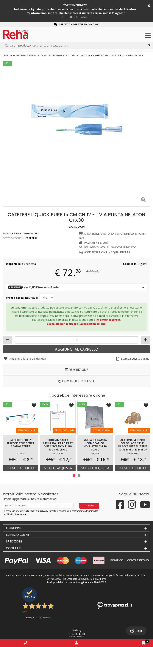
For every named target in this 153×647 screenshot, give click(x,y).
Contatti (13, 548)
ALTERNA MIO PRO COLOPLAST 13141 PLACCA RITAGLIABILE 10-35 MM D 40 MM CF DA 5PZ (132, 445)
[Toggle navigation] (148, 36)
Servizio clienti (18, 535)
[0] (143, 643)
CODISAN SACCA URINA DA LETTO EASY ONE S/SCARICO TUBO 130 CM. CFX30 (58, 444)
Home (6, 55)
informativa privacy (36, 511)
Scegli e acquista (21, 468)
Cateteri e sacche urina (50, 55)
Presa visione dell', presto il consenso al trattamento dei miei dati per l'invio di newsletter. (50, 512)
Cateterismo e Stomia (23, 55)
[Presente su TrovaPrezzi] (114, 605)
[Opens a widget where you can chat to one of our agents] (136, 631)
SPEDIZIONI (14, 541)
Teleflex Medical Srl (25, 233)
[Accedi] (76, 642)
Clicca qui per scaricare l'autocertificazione (76, 324)
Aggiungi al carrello (76, 349)
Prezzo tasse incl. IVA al (22, 298)
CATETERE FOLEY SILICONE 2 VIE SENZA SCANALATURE (21, 443)
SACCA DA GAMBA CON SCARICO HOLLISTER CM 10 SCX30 (95, 444)
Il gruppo (13, 528)
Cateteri (69, 55)
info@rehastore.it (108, 319)
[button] (73, 475)
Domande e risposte (78, 381)
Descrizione (78, 370)
